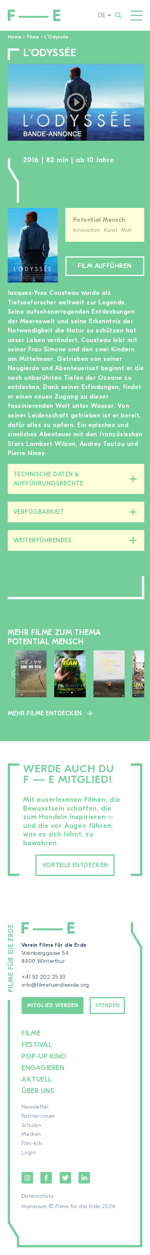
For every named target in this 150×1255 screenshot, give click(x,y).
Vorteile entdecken (75, 865)
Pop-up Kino (44, 1056)
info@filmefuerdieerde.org (55, 985)
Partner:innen (38, 1116)
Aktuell (37, 1079)
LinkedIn (84, 1178)
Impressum (34, 1206)
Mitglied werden (52, 1005)
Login (29, 1153)
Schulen (31, 1125)
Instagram (27, 1178)
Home (14, 37)
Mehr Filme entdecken (45, 713)
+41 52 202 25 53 (43, 977)
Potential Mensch (99, 219)
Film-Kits (32, 1143)
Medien (31, 1134)
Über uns (38, 1091)
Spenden (107, 1005)
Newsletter (35, 1107)
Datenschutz (38, 1196)
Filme (33, 37)
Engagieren (43, 1068)
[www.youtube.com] (76, 102)
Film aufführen (105, 266)
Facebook (46, 1178)
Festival (37, 1045)
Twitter (65, 1178)
